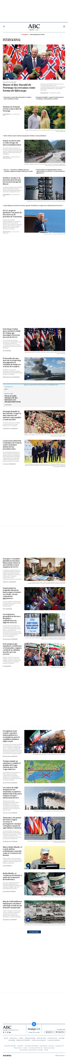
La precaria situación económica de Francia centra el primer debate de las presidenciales (12, 445)
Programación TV (60, 1045)
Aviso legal (61, 1038)
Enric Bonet (6, 464)
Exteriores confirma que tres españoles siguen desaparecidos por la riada (18, 170)
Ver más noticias (34, 932)
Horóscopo (51, 1045)
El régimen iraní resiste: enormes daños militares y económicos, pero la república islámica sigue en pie (11, 736)
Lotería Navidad (43, 1045)
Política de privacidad (30, 1038)
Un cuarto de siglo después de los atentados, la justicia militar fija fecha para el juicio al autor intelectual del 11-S (12, 792)
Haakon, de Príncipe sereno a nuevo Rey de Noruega (12, 109)
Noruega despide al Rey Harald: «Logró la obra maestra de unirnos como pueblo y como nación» (12, 415)
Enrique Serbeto (7, 639)
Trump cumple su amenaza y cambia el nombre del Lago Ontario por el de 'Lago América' (12, 765)
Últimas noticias (18, 1047)
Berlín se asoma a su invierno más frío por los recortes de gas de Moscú (12, 181)
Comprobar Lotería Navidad (31, 1045)
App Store (49, 1032)
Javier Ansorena (7, 231)
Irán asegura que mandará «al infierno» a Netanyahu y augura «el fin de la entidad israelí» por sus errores (12, 649)
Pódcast (46, 1050)
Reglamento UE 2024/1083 (23, 1040)
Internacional (12, 40)
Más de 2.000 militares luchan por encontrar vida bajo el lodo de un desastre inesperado (12, 904)
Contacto (21, 1038)
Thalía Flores (6, 582)
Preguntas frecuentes (49, 1047)
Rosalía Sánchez (44, 92)
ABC (4, 609)
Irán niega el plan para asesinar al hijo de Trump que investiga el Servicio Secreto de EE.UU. (11, 333)
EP (3, 350)
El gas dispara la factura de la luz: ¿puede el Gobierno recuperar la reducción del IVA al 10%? (33, 205)
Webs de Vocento (59, 1055)
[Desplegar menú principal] (4, 26)
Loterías (25, 1047)
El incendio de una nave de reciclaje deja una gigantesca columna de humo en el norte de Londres (12, 362)
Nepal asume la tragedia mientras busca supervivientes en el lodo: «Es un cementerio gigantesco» (50, 171)
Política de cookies (41, 1038)
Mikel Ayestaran (7, 756)
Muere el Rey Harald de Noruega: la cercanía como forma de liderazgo (19, 87)
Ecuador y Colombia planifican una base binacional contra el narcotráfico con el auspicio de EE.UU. (11, 563)
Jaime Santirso (6, 157)
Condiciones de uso (52, 1038)
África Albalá (6, 891)
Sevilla (36, 29)
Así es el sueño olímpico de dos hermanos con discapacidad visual (13, 399)
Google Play (61, 1032)
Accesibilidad (11, 1040)
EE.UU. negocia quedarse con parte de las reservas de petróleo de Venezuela (12, 213)
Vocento (6, 1038)
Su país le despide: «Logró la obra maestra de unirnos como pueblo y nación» (50, 98)
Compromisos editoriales (53, 1040)
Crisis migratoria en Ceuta (37, 34)
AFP (4, 865)
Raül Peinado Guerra (8, 377)
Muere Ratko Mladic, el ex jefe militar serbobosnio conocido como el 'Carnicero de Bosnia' (12, 851)
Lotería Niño (20, 1045)
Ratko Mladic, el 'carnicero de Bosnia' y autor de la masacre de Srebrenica (12, 876)
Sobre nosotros (13, 1038)
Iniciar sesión (64, 26)
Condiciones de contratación (39, 1040)
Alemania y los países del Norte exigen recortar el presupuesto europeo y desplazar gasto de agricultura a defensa (12, 822)
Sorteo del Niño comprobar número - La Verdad (31, 1050)
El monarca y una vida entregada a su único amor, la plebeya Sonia (17, 98)
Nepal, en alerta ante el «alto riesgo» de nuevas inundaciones (12, 143)
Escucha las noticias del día (35, 1047)
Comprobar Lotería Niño (10, 1045)
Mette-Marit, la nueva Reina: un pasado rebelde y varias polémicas (25, 136)
